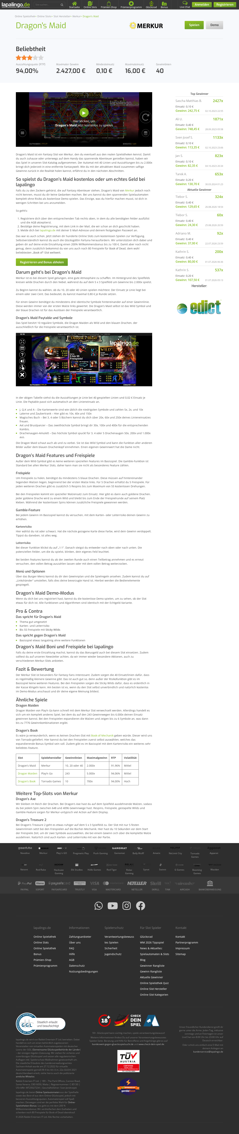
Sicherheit (111, 948)
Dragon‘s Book (26, 781)
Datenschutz (77, 965)
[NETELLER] (137, 883)
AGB (71, 960)
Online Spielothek (45, 936)
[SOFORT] (40, 883)
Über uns (75, 942)
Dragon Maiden (27, 773)
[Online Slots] (146, 25)
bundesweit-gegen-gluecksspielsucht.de (113, 1044)
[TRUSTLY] (80, 883)
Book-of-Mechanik (102, 735)
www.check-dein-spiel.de (151, 1044)
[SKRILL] (155, 883)
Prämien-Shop (42, 960)
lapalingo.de (47, 230)
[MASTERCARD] (113, 883)
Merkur (129, 190)
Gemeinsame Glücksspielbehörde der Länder (56, 1049)
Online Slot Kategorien (154, 994)
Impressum (183, 948)
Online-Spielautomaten (48, 1092)
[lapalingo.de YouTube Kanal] (112, 905)
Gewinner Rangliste (152, 965)
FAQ (71, 948)
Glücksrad (146, 936)
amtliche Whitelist (25, 1076)
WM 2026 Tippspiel (152, 942)
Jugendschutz (113, 954)
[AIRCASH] (185, 883)
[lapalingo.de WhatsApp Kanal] (98, 905)
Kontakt (180, 936)
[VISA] (94, 883)
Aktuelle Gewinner (151, 977)
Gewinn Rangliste (151, 971)
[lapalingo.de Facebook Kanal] (140, 905)
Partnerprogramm (187, 942)
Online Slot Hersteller (153, 989)
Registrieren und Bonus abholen (42, 262)
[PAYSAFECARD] (59, 883)
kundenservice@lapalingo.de (208, 1051)
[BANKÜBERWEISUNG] (210, 883)
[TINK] (168, 883)
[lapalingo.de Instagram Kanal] (126, 905)
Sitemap (181, 954)
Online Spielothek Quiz (154, 983)
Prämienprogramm (45, 965)
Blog (142, 960)
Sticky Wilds (53, 629)
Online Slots (41, 942)
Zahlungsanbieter (80, 936)
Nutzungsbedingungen (83, 971)
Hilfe (72, 954)
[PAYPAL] (25, 883)
